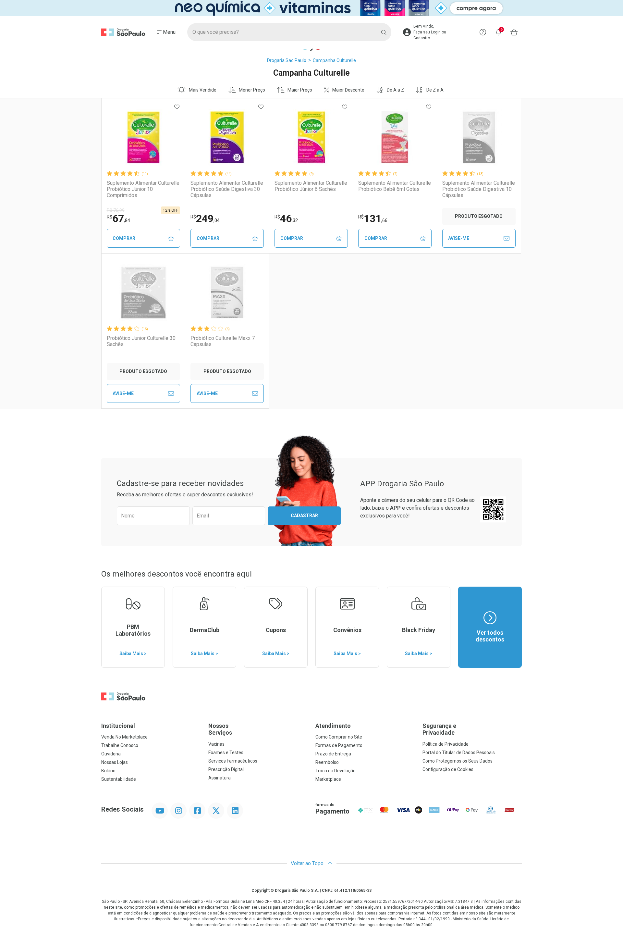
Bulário (108, 770)
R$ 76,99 (116, 210)
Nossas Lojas (114, 762)
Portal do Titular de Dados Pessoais (458, 752)
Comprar (124, 238)
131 (372, 218)
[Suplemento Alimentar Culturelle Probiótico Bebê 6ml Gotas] (394, 137)
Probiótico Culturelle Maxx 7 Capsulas (222, 341)
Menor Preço (252, 90)
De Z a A (435, 90)
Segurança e (439, 729)
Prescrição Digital (226, 769)
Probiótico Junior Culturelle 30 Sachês (141, 341)
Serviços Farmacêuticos (232, 761)
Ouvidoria (111, 753)
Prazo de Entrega (333, 753)
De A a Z (395, 90)
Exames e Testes (225, 752)
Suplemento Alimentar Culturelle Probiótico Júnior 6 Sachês (311, 186)
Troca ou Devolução (335, 770)
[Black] (311, 8)
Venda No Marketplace (124, 737)
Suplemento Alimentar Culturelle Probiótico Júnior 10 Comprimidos (143, 189)
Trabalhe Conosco (119, 745)
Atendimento (333, 725)
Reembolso (327, 762)
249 (205, 218)
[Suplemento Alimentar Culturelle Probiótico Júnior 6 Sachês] (311, 137)
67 (118, 218)
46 (286, 218)
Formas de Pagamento (338, 745)
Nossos (220, 729)
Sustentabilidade (118, 779)
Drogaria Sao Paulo (286, 60)
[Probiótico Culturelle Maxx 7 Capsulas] (227, 292)
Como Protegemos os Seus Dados (457, 761)
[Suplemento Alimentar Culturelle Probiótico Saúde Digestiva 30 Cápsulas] (227, 137)
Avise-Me (458, 238)
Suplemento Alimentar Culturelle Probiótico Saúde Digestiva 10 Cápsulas (478, 189)
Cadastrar (304, 515)
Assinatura (219, 777)
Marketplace (328, 779)
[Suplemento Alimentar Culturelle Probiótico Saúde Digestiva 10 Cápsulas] (478, 137)
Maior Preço (299, 90)
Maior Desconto (348, 90)
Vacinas (216, 744)
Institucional (118, 725)
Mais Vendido (202, 90)
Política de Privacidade (445, 744)
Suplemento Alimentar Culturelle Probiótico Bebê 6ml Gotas (394, 186)
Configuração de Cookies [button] (447, 769)
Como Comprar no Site (338, 737)
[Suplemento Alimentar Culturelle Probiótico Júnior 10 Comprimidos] (143, 137)
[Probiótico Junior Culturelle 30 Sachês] (143, 292)
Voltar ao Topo (308, 863)
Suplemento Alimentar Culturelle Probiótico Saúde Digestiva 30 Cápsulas (226, 189)
